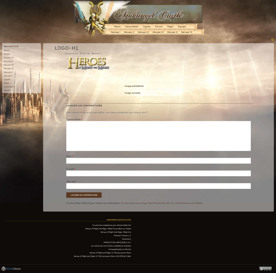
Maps (170, 26)
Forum (159, 26)
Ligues (147, 26)
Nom (69, 156)
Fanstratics (126, 239)
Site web (71, 181)
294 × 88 (86, 53)
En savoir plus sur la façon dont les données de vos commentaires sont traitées (162, 202)
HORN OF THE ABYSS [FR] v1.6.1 (117, 242)
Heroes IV (158, 32)
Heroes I (115, 32)
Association (131, 26)
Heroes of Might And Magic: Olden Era (115, 232)
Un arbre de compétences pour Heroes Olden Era (111, 225)
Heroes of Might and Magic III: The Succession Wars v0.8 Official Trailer (102, 256)
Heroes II (129, 32)
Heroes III (143, 32)
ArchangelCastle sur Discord (119, 249)
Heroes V (172, 32)
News (117, 26)
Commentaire (74, 119)
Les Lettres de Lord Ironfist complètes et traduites (111, 246)
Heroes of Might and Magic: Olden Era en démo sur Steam (108, 228)
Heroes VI (186, 32)
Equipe (182, 26)
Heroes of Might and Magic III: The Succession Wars (110, 252)
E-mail (70, 168)
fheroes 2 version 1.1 (122, 235)
